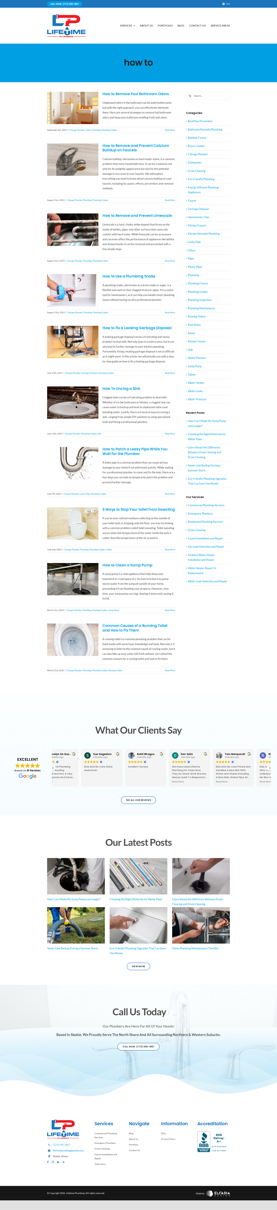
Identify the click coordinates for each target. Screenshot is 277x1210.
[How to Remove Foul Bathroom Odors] (72, 108)
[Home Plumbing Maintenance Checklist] (201, 925)
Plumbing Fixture (198, 283)
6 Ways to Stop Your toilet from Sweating (138, 509)
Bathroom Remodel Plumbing (205, 129)
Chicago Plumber (77, 130)
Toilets (109, 549)
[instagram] (53, 1162)
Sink (99, 433)
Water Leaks (195, 391)
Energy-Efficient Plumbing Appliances (203, 190)
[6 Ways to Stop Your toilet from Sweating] (72, 523)
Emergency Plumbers (200, 513)
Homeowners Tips (198, 217)
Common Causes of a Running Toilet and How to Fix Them (135, 628)
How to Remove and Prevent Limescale (137, 215)
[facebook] (48, 1162)
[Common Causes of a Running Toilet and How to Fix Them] (72, 640)
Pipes (191, 258)
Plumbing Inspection (199, 300)
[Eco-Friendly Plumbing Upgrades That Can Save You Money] (138, 925)
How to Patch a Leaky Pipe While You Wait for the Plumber (134, 451)
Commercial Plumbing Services (206, 505)
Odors (88, 130)
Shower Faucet (197, 341)
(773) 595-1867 (61, 1144)
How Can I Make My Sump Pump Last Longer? (74, 899)
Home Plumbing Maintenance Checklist (195, 948)
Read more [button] (150, 781)
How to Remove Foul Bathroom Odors (135, 93)
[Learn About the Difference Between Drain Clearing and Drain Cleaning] (201, 876)
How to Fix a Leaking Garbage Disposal (137, 327)
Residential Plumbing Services (205, 521)
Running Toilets (115, 670)
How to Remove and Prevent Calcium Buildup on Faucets (135, 148)
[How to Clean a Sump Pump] (72, 579)
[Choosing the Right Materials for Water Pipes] (138, 876)
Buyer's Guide (196, 146)
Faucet (192, 200)
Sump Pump (113, 610)
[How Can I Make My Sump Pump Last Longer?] (76, 876)
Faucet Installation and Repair (205, 538)
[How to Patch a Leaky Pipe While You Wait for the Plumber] (72, 463)
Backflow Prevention (200, 121)
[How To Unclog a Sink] (72, 402)
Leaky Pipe (85, 494)
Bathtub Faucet (197, 137)
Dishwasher (195, 162)
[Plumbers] (66, 15)
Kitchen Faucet (197, 225)
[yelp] (63, 1162)
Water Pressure (197, 399)
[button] (269, 768)
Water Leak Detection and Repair (207, 581)
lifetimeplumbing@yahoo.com (68, 1150)
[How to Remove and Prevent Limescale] (72, 229)
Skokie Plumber (197, 358)
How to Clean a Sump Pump (127, 565)
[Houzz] (58, 1162)
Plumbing (96, 130)
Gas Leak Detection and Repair (206, 546)
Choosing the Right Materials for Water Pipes (136, 899)
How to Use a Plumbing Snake (128, 276)
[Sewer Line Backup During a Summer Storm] (76, 925)
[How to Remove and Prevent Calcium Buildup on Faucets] (72, 159)
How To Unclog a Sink (121, 388)
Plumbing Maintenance (201, 308)
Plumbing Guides (109, 130)
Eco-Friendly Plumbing (201, 179)
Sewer (191, 333)
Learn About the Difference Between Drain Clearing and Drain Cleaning (204, 452)
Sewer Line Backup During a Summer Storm (72, 948)
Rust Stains (194, 324)
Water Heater (196, 382)
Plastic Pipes (195, 267)
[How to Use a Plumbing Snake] (72, 290)
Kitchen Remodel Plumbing (204, 233)
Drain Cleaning (197, 171)
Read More (170, 130)
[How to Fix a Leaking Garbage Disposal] (72, 342)
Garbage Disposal (89, 373)
